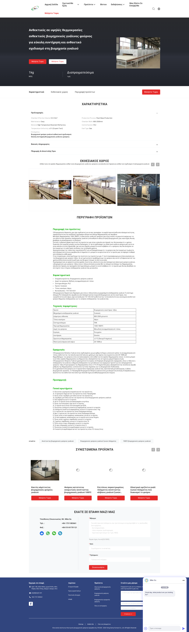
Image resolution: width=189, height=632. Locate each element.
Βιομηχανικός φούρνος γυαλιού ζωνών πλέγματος (98, 441)
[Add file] (145, 628)
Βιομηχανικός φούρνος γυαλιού (101, 594)
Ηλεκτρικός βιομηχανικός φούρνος (102, 588)
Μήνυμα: (93, 518)
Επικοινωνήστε (98, 567)
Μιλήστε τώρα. (38, 61)
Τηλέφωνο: (94, 555)
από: (91, 544)
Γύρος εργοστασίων (74, 591)
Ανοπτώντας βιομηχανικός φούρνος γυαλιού (58, 441)
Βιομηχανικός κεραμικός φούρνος (102, 600)
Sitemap (80, 624)
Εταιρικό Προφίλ (73, 587)
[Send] (183, 628)
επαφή (70, 599)
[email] (42, 533)
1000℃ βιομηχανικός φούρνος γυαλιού (137, 441)
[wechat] (54, 533)
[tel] (66, 533)
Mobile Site (90, 624)
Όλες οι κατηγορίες (100, 606)
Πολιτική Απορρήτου (104, 624)
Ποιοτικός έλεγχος (74, 595)
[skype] (60, 533)
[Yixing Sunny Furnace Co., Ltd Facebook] (31, 604)
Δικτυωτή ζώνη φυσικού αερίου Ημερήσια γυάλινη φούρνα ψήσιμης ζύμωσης (43, 489)
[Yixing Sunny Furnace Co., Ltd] (35, 8)
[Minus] (183, 580)
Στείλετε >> (128, 614)
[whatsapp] (48, 533)
